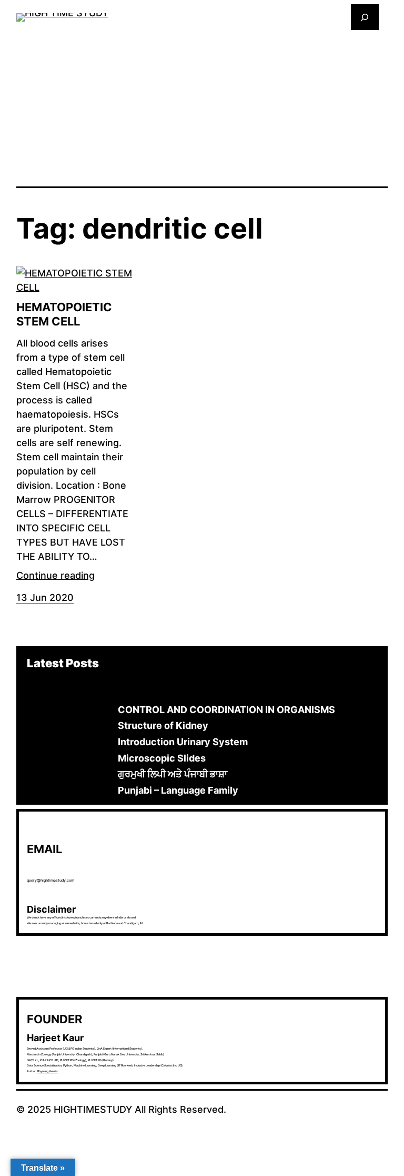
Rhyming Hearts (47, 1071)
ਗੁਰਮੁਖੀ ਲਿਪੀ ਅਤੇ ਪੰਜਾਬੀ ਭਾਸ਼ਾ (172, 773)
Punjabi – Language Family (178, 790)
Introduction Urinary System (183, 741)
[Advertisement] (202, 107)
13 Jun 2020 (45, 597)
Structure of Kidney (163, 725)
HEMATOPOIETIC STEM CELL (64, 314)
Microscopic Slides (162, 758)
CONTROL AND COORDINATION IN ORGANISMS (226, 709)
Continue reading (55, 575)
